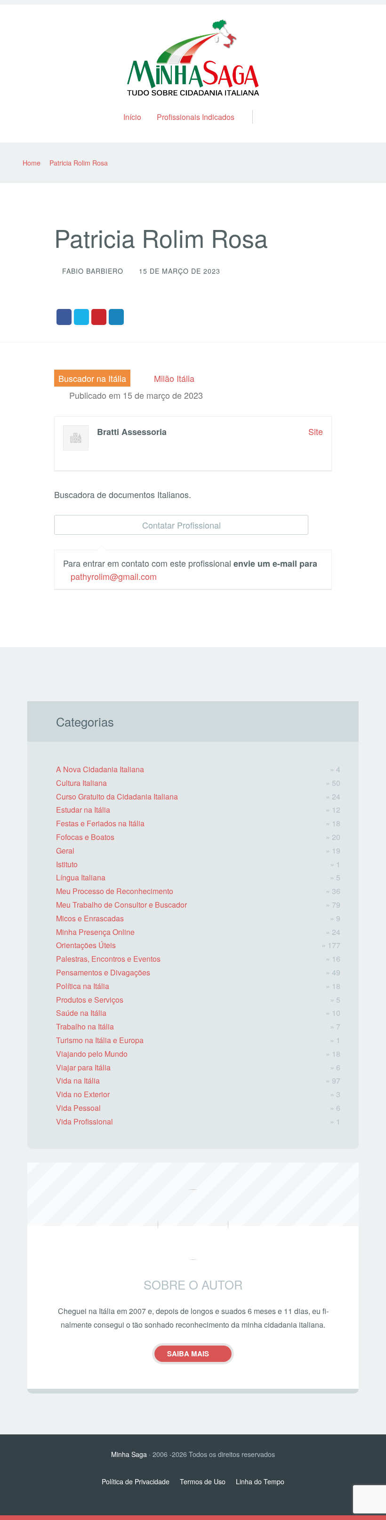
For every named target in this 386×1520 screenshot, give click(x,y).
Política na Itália (82, 986)
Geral (65, 850)
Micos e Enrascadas (90, 918)
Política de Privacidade (135, 1481)
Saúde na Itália (81, 1012)
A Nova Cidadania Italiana (100, 769)
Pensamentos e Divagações (103, 972)
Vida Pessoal (78, 1107)
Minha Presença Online (95, 931)
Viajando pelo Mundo (92, 1053)
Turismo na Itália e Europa (100, 1040)
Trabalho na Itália (85, 1026)
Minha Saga (129, 1454)
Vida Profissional (84, 1121)
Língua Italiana (80, 877)
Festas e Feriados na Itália (100, 823)
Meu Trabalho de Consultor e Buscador (121, 904)
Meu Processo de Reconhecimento (114, 891)
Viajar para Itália (83, 1067)
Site (315, 431)
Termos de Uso (202, 1481)
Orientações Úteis (86, 945)
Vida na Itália (78, 1080)
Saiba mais (188, 1353)
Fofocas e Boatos (85, 836)
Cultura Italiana (81, 782)
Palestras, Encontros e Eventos (108, 958)
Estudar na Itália (83, 809)
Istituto (67, 864)
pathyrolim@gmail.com (114, 576)
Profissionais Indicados (195, 116)
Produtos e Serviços (89, 999)
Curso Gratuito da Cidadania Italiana (117, 796)
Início (132, 116)
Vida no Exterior (83, 1094)
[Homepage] (193, 57)
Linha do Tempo (260, 1481)
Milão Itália (174, 378)
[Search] (257, 106)
